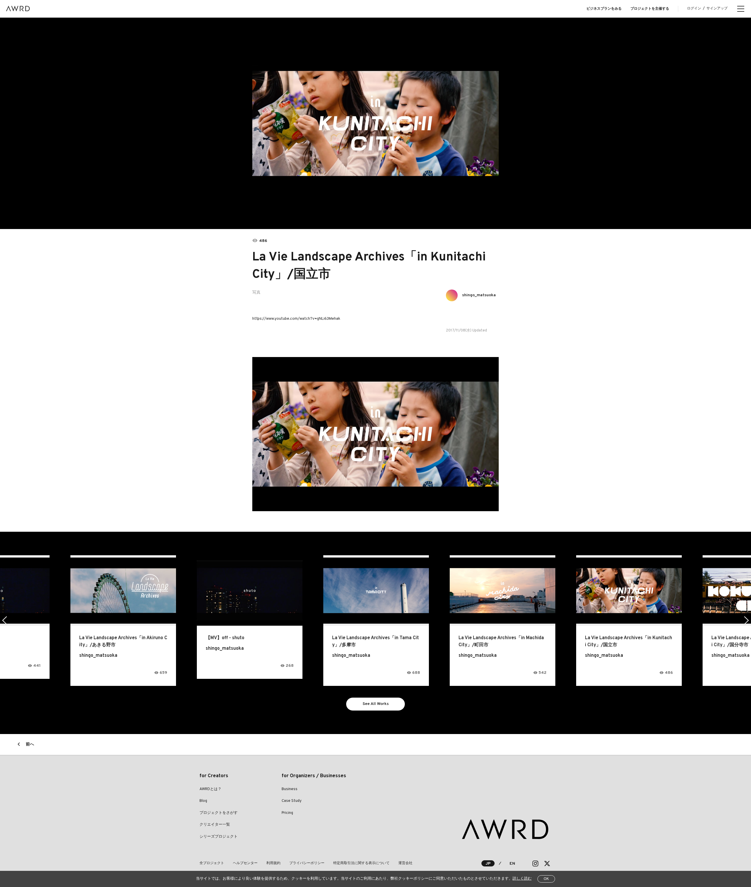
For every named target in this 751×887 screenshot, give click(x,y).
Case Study (292, 801)
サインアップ (717, 8)
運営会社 (405, 863)
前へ (30, 744)
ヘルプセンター (245, 863)
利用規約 (273, 863)
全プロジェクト (211, 863)
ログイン (694, 8)
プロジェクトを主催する (649, 8)
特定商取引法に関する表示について (361, 863)
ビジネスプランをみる (604, 8)
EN (512, 863)
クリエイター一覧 (214, 824)
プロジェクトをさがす (218, 813)
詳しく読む (522, 878)
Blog (203, 801)
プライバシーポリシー (306, 863)
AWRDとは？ (210, 789)
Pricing (287, 813)
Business (289, 789)
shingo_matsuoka (479, 295)
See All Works (376, 703)
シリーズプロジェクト (218, 836)
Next (746, 620)
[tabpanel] (375, 123)
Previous (4, 620)
